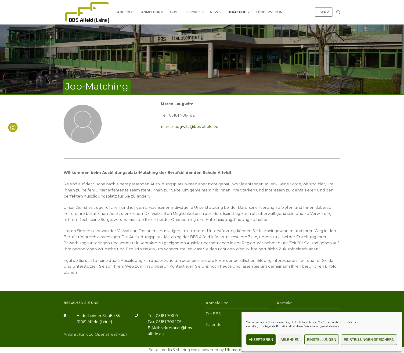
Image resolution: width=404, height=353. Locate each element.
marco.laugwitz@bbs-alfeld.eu (190, 126)
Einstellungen (321, 340)
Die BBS (213, 314)
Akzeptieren (261, 340)
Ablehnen (290, 340)
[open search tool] (338, 12)
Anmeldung (217, 303)
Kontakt (284, 303)
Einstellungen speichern (369, 340)
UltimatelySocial (240, 350)
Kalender (214, 324)
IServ (324, 12)
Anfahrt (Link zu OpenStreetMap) (95, 334)
